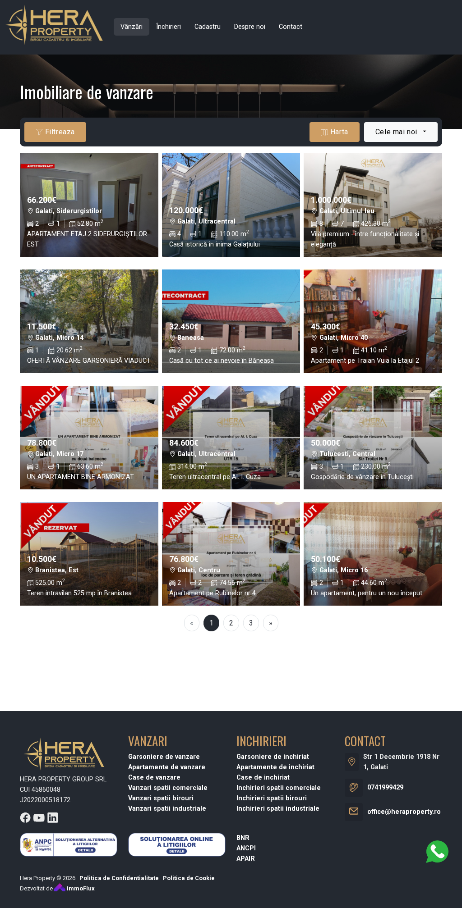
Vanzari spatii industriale (167, 808)
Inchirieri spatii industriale (277, 808)
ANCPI (246, 848)
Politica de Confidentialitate (119, 878)
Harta (338, 132)
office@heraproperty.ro (404, 812)
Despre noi (249, 27)
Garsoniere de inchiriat (272, 757)
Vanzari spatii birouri (161, 798)
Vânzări (131, 27)
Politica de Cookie (189, 878)
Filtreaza (59, 132)
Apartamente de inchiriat (275, 767)
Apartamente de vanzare (166, 767)
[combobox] (401, 132)
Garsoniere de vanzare (164, 757)
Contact (290, 27)
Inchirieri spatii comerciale (278, 788)
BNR (242, 838)
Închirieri (168, 27)
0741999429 (385, 787)
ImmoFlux (80, 888)
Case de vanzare (154, 777)
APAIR (245, 858)
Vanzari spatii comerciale (168, 788)
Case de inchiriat (263, 777)
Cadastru (207, 27)
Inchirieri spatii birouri (271, 798)
